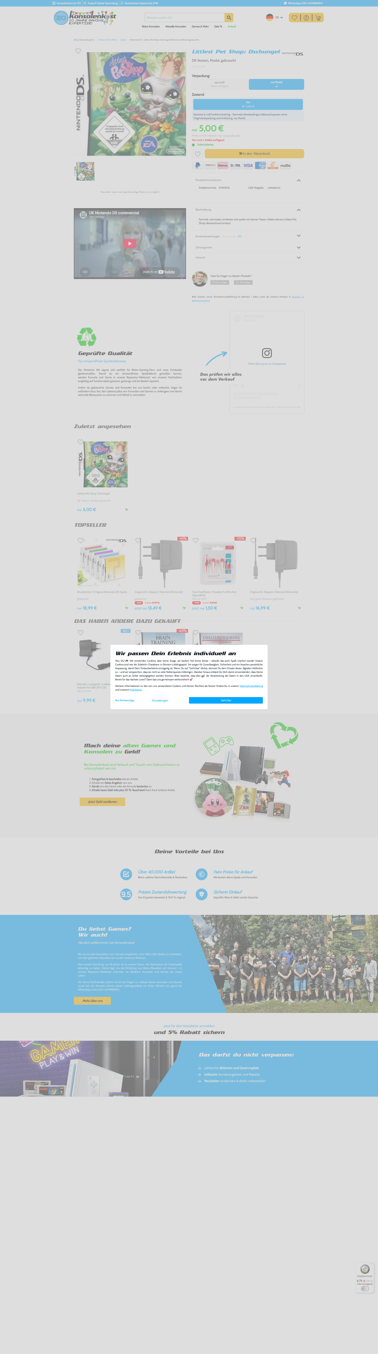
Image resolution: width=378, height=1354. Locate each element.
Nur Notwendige (124, 700)
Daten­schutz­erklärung (251, 685)
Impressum (136, 689)
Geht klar (226, 700)
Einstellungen (160, 700)
